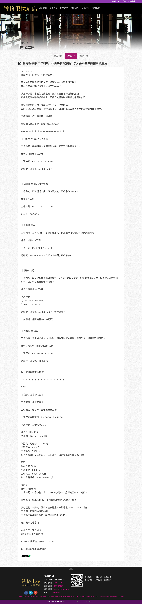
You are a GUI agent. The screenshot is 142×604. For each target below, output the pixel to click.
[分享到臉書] (26, 593)
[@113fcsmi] (77, 580)
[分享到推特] (31, 593)
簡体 (125, 1)
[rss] (35, 593)
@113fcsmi (56, 592)
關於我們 (43, 8)
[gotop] (71, 568)
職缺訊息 (75, 8)
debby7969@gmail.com (62, 589)
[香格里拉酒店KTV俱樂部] (31, 582)
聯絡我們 (133, 1)
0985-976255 (58, 583)
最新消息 (58, 56)
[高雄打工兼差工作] (20, 8)
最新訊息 (64, 8)
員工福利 (85, 8)
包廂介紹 (53, 8)
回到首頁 (115, 1)
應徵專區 (71, 56)
